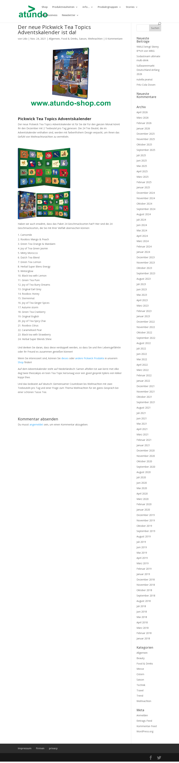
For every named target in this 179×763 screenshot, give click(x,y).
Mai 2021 (142, 423)
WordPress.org (145, 731)
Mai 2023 (142, 294)
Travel (140, 690)
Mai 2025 (142, 166)
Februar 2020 (144, 504)
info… (86, 7)
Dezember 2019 (146, 515)
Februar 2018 (144, 633)
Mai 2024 (142, 230)
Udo (25, 38)
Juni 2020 (142, 482)
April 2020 (142, 493)
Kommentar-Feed (147, 726)
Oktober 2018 (144, 590)
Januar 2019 (143, 574)
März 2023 (143, 305)
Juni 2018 (142, 611)
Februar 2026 (144, 123)
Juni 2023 (142, 289)
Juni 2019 (142, 547)
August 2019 (144, 536)
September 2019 (146, 531)
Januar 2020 (143, 509)
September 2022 (146, 337)
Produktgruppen (108, 7)
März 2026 (143, 117)
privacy (53, 748)
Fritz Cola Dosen (146, 84)
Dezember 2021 (146, 386)
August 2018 (144, 601)
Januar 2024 (143, 252)
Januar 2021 (143, 445)
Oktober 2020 (144, 461)
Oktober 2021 (144, 396)
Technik (141, 685)
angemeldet (36, 424)
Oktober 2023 (144, 268)
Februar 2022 (144, 375)
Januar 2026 (143, 128)
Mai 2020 (142, 488)
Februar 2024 (144, 246)
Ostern (140, 674)
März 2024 (143, 241)
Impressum (24, 748)
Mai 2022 (142, 359)
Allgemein (54, 38)
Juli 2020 (141, 477)
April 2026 (142, 112)
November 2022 (146, 327)
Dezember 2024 (146, 192)
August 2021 (144, 407)
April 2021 (142, 429)
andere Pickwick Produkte (89, 358)
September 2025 (146, 150)
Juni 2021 (142, 418)
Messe (140, 668)
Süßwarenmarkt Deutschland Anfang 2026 (148, 70)
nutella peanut (145, 79)
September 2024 (146, 209)
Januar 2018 (143, 638)
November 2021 (146, 391)
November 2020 (146, 456)
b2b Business (49, 15)
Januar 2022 (143, 380)
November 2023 (146, 262)
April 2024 (142, 235)
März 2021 (143, 434)
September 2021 (146, 402)
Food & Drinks (69, 38)
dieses (65, 358)
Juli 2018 (141, 606)
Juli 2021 (141, 413)
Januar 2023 (143, 316)
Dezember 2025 (146, 133)
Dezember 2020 (146, 450)
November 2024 (146, 198)
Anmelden (142, 715)
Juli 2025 (141, 155)
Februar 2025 (144, 182)
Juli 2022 (141, 348)
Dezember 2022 (146, 321)
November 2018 (146, 584)
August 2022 (144, 343)
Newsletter (68, 15)
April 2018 (142, 622)
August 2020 (144, 472)
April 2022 (142, 364)
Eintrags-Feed (144, 720)
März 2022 (143, 370)
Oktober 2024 (144, 203)
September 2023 (146, 273)
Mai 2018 (142, 617)
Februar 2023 (144, 311)
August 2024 (144, 214)
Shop (45, 7)
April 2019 (142, 558)
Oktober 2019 (144, 525)
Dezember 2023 (146, 257)
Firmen (40, 748)
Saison (83, 38)
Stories (130, 7)
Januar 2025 (143, 187)
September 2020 (146, 466)
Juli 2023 (141, 284)
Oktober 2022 (144, 332)
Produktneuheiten (63, 7)
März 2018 (143, 627)
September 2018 (146, 595)
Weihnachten (95, 38)
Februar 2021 (144, 439)
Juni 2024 (142, 225)
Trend (140, 695)
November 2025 (146, 139)
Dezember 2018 (146, 579)
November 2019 (146, 520)
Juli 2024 (141, 219)
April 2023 (142, 300)
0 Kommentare (114, 38)
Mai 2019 (142, 552)
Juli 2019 (141, 541)
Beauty (141, 658)
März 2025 (143, 176)
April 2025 (142, 171)
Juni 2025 (142, 160)
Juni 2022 (142, 354)
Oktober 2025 (144, 144)
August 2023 (144, 278)
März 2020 (143, 499)
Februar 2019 (144, 568)
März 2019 (143, 563)
